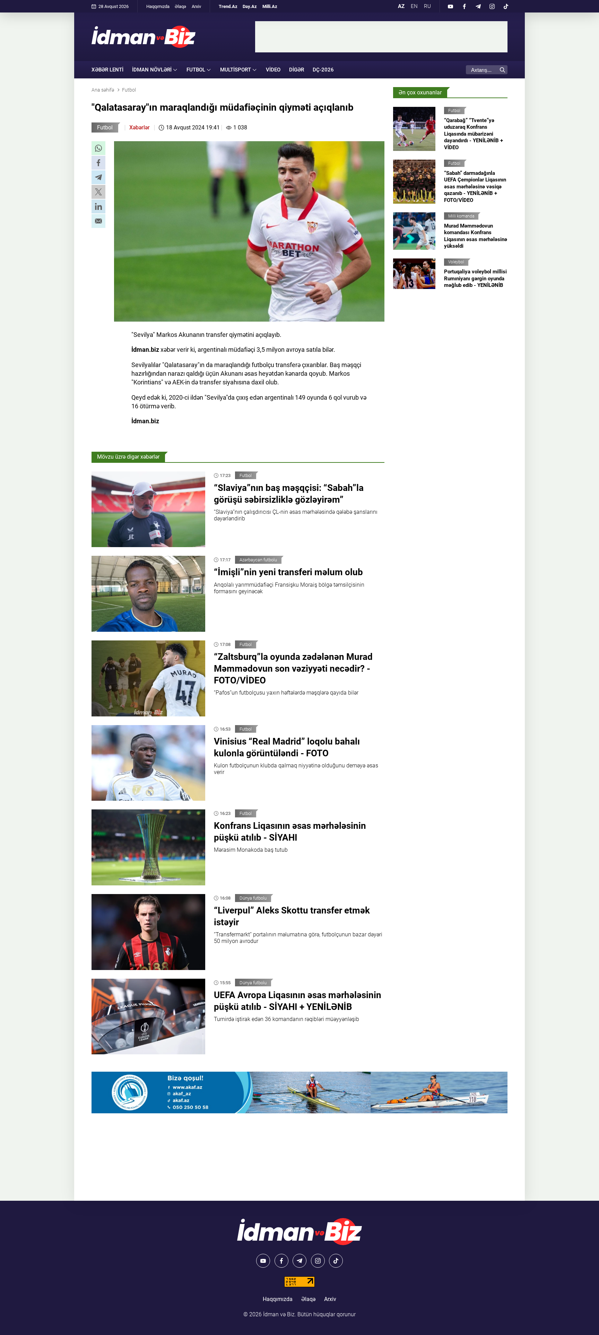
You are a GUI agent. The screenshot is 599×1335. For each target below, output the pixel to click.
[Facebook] (464, 6)
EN (414, 6)
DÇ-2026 (323, 70)
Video (273, 70)
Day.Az (250, 6)
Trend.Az (228, 6)
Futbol (105, 127)
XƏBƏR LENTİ (107, 70)
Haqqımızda (158, 6)
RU (427, 6)
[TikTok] (506, 6)
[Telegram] (478, 6)
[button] (98, 148)
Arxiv (196, 6)
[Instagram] (492, 6)
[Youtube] (450, 6)
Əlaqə (180, 6)
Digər (296, 70)
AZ (401, 6)
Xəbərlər (139, 127)
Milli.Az (269, 6)
